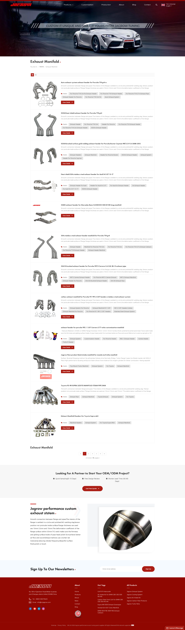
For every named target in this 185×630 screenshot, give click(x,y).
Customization (87, 5)
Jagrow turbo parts (133, 604)
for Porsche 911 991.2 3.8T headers (98, 311)
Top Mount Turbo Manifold (79, 366)
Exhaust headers (75, 155)
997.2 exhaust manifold (128, 277)
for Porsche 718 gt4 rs (93, 97)
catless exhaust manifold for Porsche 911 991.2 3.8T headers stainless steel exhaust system (95, 297)
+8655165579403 (42, 599)
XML (68, 625)
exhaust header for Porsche (72, 97)
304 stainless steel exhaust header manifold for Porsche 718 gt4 (85, 235)
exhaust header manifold (96, 250)
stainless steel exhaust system (124, 311)
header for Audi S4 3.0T (98, 185)
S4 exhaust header (138, 185)
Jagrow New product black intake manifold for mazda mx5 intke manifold (89, 355)
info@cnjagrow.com (44, 602)
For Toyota (110, 366)
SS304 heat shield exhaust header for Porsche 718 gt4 (81, 113)
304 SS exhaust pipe (117, 281)
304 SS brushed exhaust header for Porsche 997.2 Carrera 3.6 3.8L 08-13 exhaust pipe (93, 266)
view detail (66, 102)
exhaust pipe (74, 397)
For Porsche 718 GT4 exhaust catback (138, 247)
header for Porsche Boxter (109, 155)
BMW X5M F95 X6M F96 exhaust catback (108, 612)
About (121, 5)
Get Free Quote (91, 488)
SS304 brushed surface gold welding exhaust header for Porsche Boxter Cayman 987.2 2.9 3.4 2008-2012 (101, 143)
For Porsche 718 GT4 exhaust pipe (137, 94)
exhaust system (146, 155)
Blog (134, 5)
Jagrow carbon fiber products (137, 601)
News (76, 601)
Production (106, 5)
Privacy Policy (62, 625)
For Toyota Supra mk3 (107, 423)
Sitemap (53, 625)
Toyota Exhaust (103, 397)
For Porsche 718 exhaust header (111, 94)
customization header (92, 339)
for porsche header (109, 339)
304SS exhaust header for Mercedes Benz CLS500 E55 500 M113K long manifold (91, 205)
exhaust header (75, 124)
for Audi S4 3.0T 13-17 (70, 189)
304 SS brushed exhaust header (96, 281)
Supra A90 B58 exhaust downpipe (109, 605)
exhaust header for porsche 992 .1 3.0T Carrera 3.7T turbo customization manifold (92, 327)
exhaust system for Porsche (79, 308)
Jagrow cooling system (134, 594)
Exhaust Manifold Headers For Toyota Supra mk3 (79, 416)
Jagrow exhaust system (135, 591)
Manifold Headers (76, 423)
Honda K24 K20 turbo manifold (108, 608)
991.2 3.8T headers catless (123, 308)
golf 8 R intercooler (104, 591)
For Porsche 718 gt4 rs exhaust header (83, 94)
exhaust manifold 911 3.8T (102, 308)
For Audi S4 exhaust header (119, 185)
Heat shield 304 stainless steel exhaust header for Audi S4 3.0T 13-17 (87, 174)
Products (78, 594)
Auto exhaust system (112, 97)
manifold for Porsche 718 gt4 (94, 247)
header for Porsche (108, 124)
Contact (147, 5)
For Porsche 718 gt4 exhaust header (75, 128)
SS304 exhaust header (98, 128)
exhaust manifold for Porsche (73, 311)
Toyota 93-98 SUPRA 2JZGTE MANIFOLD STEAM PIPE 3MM (83, 385)
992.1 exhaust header (127, 339)
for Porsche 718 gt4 (91, 124)
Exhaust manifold (90, 155)
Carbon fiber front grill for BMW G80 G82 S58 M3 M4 (110, 600)
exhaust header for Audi (78, 185)
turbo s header (68, 342)
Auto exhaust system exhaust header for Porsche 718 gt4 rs (84, 82)
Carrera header (143, 339)
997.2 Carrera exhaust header (80, 277)
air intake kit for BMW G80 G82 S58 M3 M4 (110, 595)
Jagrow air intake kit (133, 598)
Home (42, 67)
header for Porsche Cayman (72, 158)
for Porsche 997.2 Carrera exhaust (105, 277)
